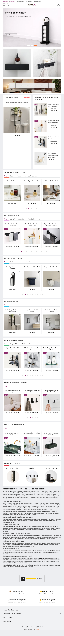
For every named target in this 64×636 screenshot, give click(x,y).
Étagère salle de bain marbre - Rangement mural (51, 349)
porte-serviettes (45, 526)
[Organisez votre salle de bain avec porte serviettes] (32, 236)
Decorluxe (37, 629)
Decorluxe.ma (21, 565)
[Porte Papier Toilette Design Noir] (51, 279)
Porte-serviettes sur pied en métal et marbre (51, 225)
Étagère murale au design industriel (51, 310)
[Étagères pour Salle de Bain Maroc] (40, 142)
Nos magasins (20, 1)
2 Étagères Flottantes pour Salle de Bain (12, 349)
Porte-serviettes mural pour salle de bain (53, 105)
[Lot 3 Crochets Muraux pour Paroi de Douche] (51, 402)
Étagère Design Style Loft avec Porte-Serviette (17, 102)
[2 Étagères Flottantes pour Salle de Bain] (12, 360)
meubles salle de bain (10, 535)
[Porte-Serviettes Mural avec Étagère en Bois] (40, 126)
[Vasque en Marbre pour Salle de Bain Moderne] (51, 445)
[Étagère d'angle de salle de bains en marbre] (32, 360)
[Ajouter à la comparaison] (19, 128)
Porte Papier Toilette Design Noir (51, 267)
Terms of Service (31, 627)
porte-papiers (53, 526)
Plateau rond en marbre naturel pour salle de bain (53, 155)
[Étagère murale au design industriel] (51, 322)
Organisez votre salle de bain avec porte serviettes (32, 225)
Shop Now (9, 35)
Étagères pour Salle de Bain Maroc (53, 138)
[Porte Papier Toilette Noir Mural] (12, 279)
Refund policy (40, 627)
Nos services (29, 1)
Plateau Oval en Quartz (12, 181)
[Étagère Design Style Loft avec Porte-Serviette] (17, 120)
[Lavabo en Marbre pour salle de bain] (32, 445)
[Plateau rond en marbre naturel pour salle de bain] (40, 158)
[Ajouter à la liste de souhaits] (29, 108)
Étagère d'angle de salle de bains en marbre (32, 349)
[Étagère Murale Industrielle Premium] (32, 322)
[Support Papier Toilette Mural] (32, 279)
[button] (4, 5)
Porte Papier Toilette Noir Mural (12, 267)
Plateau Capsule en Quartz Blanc (32, 181)
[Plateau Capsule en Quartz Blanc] (32, 193)
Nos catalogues (37, 1)
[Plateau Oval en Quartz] (12, 193)
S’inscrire (12, 1)
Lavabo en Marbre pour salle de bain (32, 434)
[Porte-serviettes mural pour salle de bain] (40, 109)
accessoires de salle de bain (11, 519)
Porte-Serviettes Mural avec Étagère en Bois (53, 121)
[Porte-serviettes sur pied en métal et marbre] (51, 236)
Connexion (5, 1)
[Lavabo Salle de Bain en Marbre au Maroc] (12, 445)
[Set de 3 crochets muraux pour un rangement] (12, 402)
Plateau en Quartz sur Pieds (51, 181)
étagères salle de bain (10, 543)
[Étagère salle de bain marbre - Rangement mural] (51, 360)
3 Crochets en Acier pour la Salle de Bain (32, 391)
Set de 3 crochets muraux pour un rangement (12, 391)
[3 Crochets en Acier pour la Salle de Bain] (32, 402)
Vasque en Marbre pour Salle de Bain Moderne (51, 434)
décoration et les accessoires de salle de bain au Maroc (47, 491)
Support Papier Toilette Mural (32, 267)
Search (24, 627)
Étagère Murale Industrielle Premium (32, 310)
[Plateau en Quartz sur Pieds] (51, 193)
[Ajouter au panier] (14, 130)
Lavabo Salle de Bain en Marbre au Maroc (12, 434)
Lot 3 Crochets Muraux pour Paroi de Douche (51, 391)
